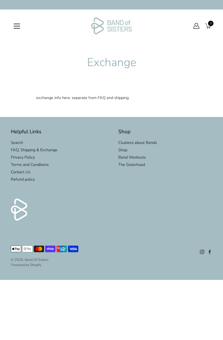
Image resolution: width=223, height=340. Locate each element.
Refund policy (23, 179)
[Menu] (17, 26)
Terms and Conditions (30, 164)
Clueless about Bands (137, 142)
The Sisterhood (131, 164)
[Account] (196, 25)
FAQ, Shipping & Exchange (34, 150)
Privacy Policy (23, 157)
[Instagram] (202, 252)
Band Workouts (132, 157)
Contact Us (20, 172)
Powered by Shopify (26, 264)
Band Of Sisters (36, 259)
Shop (122, 150)
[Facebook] (209, 252)
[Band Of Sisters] (111, 25)
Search (17, 142)
